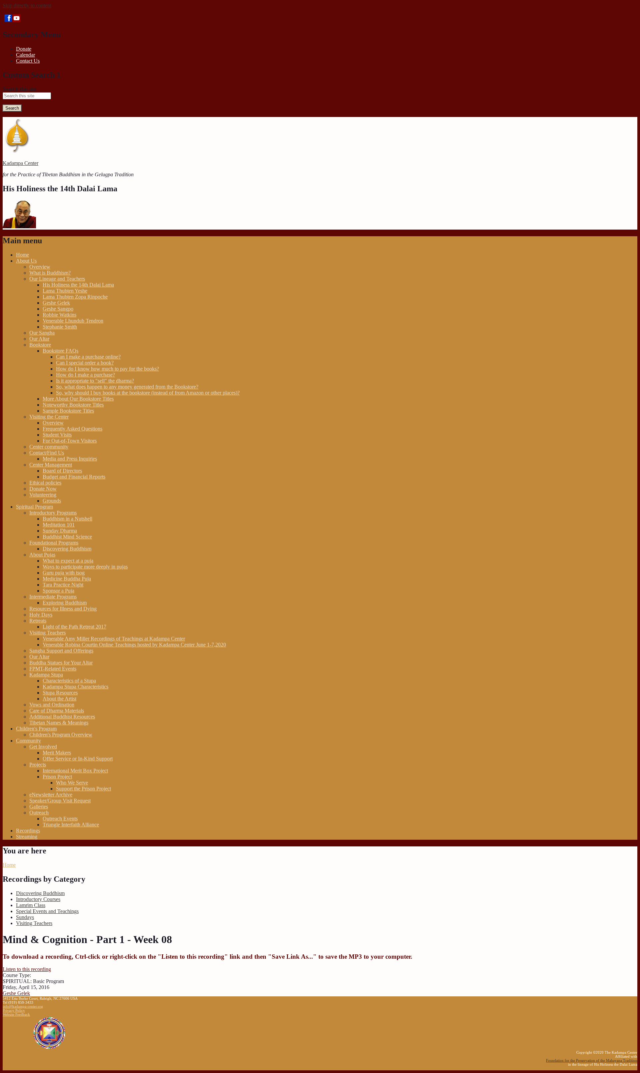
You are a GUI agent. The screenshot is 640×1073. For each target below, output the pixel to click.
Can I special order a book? (85, 363)
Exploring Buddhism (65, 602)
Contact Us (28, 61)
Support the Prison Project (83, 788)
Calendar (25, 55)
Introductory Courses (38, 899)
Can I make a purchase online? (88, 357)
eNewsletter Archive (50, 794)
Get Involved (43, 746)
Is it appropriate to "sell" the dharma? (95, 381)
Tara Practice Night (63, 584)
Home (22, 255)
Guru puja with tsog (64, 572)
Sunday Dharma (60, 531)
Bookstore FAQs (60, 351)
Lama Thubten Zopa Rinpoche (75, 297)
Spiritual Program (34, 507)
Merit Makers (57, 752)
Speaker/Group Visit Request (60, 800)
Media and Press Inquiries (70, 459)
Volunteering (42, 495)
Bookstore (40, 345)
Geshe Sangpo (58, 309)
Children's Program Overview (60, 734)
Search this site (19, 89)
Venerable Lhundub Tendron (73, 321)
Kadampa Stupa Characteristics (75, 686)
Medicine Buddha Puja (67, 578)
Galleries (38, 806)
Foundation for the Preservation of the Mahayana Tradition (591, 1060)
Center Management (50, 465)
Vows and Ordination (51, 704)
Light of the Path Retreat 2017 (74, 626)
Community (28, 740)
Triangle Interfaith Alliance (71, 824)
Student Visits (57, 435)
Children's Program (36, 728)
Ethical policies (45, 483)
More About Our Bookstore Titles (78, 399)
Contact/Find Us (46, 453)
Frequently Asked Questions (72, 429)
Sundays (25, 917)
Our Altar (39, 339)
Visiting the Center (49, 417)
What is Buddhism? (50, 273)
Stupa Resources (60, 692)
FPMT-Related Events (52, 668)
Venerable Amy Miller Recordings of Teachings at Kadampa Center (114, 638)
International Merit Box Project (75, 770)
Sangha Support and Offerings (61, 650)
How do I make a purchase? (85, 375)
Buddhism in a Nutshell (67, 519)
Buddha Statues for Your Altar (61, 662)
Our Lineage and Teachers (57, 279)
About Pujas (42, 554)
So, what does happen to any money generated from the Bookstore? (127, 387)
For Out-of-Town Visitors (70, 441)
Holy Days (40, 614)
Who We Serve (72, 782)
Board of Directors (62, 471)
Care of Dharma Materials (56, 710)
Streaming (26, 836)
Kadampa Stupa (46, 674)
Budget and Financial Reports (74, 477)
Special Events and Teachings (47, 911)
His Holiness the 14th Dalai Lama (78, 285)
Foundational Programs (53, 542)
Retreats (37, 620)
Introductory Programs (53, 513)
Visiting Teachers (47, 632)
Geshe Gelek (56, 303)
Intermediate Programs (53, 596)
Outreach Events (60, 818)
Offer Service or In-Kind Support (78, 758)
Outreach (39, 812)
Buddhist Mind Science (67, 536)
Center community (48, 447)
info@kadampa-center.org (23, 1006)
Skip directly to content (27, 5)
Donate (23, 49)
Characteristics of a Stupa (69, 680)
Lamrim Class (30, 905)
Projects (37, 764)
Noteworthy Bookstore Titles (73, 405)
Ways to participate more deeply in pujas (85, 566)
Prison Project (57, 776)
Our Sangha (42, 333)
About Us (26, 261)
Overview (39, 267)
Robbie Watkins (59, 315)
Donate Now (43, 489)
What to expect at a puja (68, 560)
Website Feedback (16, 1014)
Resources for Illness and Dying (63, 608)
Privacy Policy (14, 1010)
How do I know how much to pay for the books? (107, 369)
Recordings (28, 830)
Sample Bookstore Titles (68, 411)
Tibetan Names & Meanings (58, 722)
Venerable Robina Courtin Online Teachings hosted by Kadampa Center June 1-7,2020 (134, 644)
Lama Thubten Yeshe (65, 291)
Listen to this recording (27, 969)
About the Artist (59, 698)
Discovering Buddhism (67, 548)
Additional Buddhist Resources (62, 716)
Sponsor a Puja (58, 590)
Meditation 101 (59, 525)
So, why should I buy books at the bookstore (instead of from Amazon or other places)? (148, 393)
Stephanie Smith (60, 327)
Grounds (52, 501)
